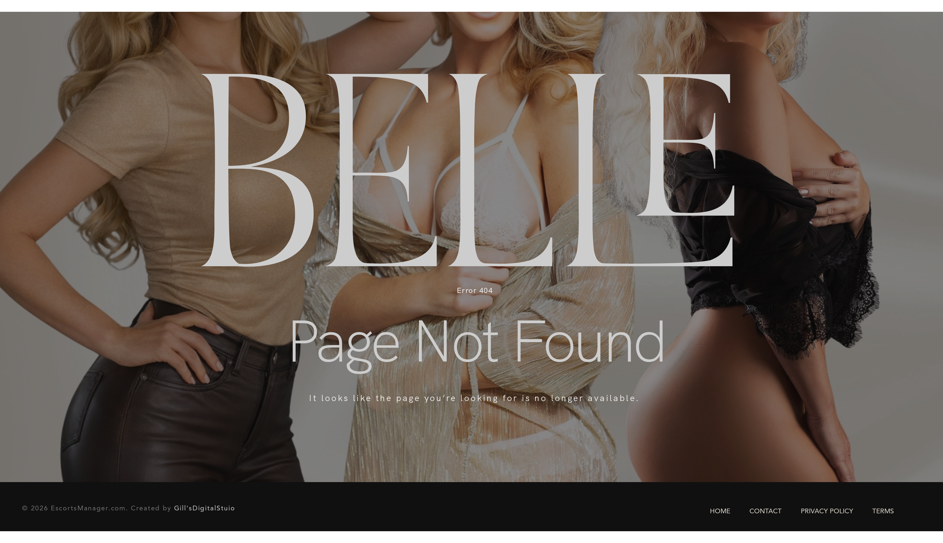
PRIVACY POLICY (827, 511)
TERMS (883, 511)
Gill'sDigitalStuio (204, 508)
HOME (720, 511)
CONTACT (765, 511)
